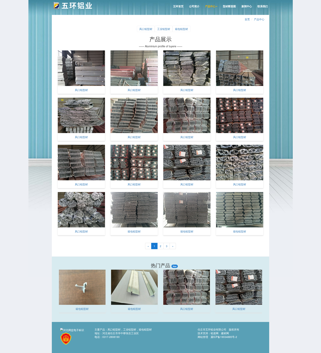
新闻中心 (246, 6)
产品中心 (210, 6)
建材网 (225, 333)
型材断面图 (229, 6)
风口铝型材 (145, 29)
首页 (247, 19)
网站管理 (203, 337)
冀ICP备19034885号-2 (224, 337)
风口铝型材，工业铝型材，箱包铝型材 (130, 329)
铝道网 (214, 333)
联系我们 (262, 6)
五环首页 (178, 6)
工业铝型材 (163, 29)
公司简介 (194, 6)
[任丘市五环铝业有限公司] (72, 5)
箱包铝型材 (181, 29)
